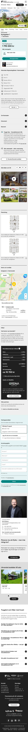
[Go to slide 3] (11, 595)
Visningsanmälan (14, 58)
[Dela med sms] (22, 167)
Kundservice (4, 685)
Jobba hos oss (18, 690)
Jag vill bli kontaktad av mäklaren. (12, 438)
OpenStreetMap (8, 317)
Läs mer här (23, 143)
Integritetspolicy (23, 485)
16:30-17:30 (6, 428)
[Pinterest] (19, 720)
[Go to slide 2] (10, 595)
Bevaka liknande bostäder (14, 159)
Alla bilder (22, 25)
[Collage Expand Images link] (14, 195)
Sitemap (15, 729)
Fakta (2, 29)
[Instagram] (15, 720)
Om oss (17, 685)
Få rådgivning (14, 557)
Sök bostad (3, 4)
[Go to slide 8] (19, 595)
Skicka (14, 481)
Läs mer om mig (8, 529)
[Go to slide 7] (17, 595)
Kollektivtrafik (10, 307)
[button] (26, 5)
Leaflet (16, 300)
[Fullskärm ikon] (26, 235)
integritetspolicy (10, 477)
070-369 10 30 (7, 526)
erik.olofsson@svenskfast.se (11, 528)
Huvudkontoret (4, 690)
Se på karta (5, 36)
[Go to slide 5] (14, 595)
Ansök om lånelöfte (14, 396)
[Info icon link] (19, 348)
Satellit (5, 275)
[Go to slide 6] (16, 595)
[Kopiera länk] (25, 167)
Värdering (19, 4)
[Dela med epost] (19, 167)
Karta (17, 29)
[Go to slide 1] (8, 595)
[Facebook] (8, 720)
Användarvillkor (5, 486)
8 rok (18, 7)
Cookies (5, 729)
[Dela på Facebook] (16, 167)
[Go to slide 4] (13, 595)
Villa (15, 7)
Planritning (11, 29)
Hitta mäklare (4, 687)
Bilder (6, 29)
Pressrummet (18, 689)
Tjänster (17, 687)
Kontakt (25, 29)
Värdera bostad (5, 692)
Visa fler (14, 598)
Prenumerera (14, 705)
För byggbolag (4, 689)
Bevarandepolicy (14, 728)
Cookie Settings (21, 729)
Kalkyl (21, 29)
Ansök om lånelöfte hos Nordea (11, 409)
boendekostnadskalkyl (15, 333)
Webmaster (10, 729)
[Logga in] (26, 2)
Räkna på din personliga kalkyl (12, 376)
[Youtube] (11, 720)
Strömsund (10, 7)
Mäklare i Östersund (9, 533)
